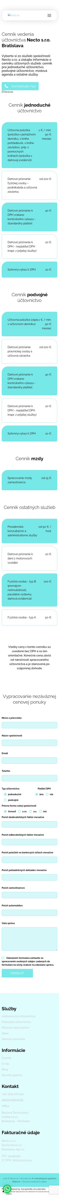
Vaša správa (8, 923)
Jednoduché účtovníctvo (18, 1016)
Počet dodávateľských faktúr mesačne (23, 817)
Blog (5, 1069)
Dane (5, 1033)
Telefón (6, 771)
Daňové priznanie (13, 1039)
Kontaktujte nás (23, 86)
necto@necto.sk (12, 1099)
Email (5, 753)
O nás (5, 1063)
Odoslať (17, 973)
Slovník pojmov (12, 1075)
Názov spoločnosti (12, 735)
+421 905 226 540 (13, 1094)
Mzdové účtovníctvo (15, 1027)
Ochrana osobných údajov (34, 1181)
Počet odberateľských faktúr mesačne (23, 834)
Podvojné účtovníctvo (16, 1022)
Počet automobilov (12, 905)
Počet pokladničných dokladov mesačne (24, 870)
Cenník (6, 1058)
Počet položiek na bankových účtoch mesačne (27, 852)
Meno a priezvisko (12, 718)
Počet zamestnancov (13, 888)
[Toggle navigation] (49, 15)
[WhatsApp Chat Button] (7, 1189)
